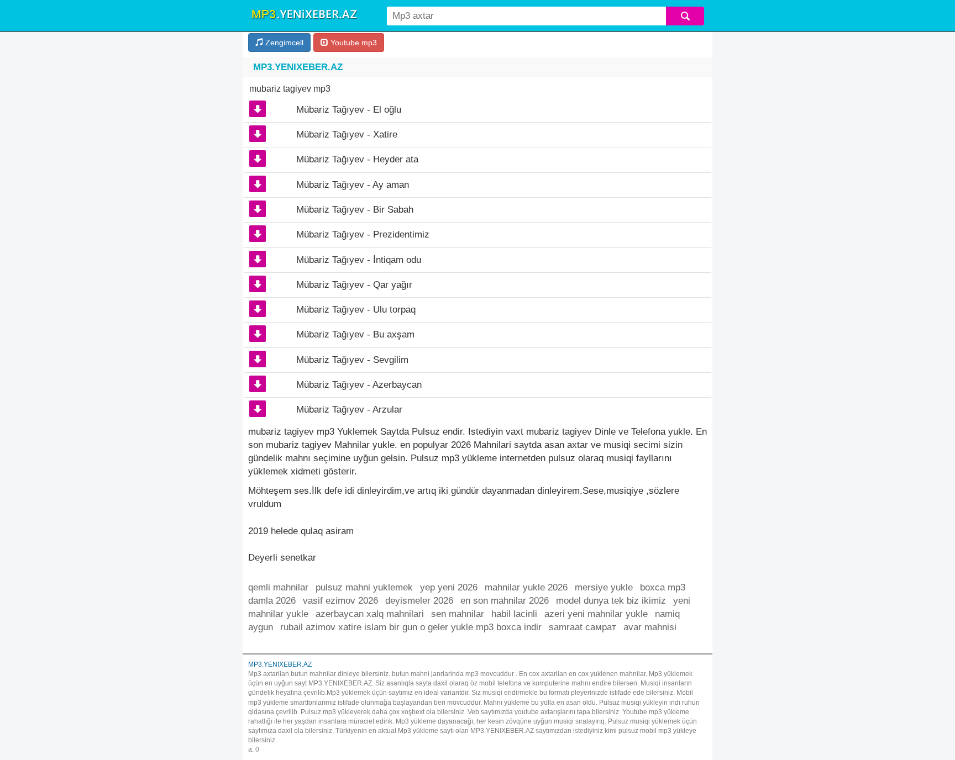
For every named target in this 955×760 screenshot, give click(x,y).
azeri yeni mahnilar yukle (596, 614)
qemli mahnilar (278, 587)
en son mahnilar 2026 (504, 600)
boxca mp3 (662, 587)
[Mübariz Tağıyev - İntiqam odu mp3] (257, 259)
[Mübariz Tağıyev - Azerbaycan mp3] (257, 384)
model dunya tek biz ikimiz (611, 600)
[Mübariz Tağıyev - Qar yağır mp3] (257, 284)
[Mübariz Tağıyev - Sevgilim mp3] (257, 359)
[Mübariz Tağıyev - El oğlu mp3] (257, 109)
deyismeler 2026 (419, 600)
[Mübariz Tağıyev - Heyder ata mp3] (257, 158)
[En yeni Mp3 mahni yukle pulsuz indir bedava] (304, 15)
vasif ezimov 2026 (340, 600)
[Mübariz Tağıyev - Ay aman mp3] (257, 184)
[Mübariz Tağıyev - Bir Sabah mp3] (257, 208)
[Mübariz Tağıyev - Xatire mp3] (257, 133)
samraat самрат (582, 627)
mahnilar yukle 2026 (526, 587)
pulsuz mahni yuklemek (364, 587)
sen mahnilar (457, 614)
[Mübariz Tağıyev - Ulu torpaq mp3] (257, 308)
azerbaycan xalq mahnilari (370, 614)
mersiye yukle (604, 587)
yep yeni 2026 (449, 587)
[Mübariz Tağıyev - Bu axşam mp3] (257, 333)
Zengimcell (283, 42)
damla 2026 (272, 600)
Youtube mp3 (352, 42)
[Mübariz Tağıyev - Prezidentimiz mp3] (257, 233)
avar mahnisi (649, 627)
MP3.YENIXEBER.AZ (298, 67)
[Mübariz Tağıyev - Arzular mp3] (257, 408)
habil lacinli (514, 614)
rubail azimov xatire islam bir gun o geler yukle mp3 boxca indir (411, 627)
